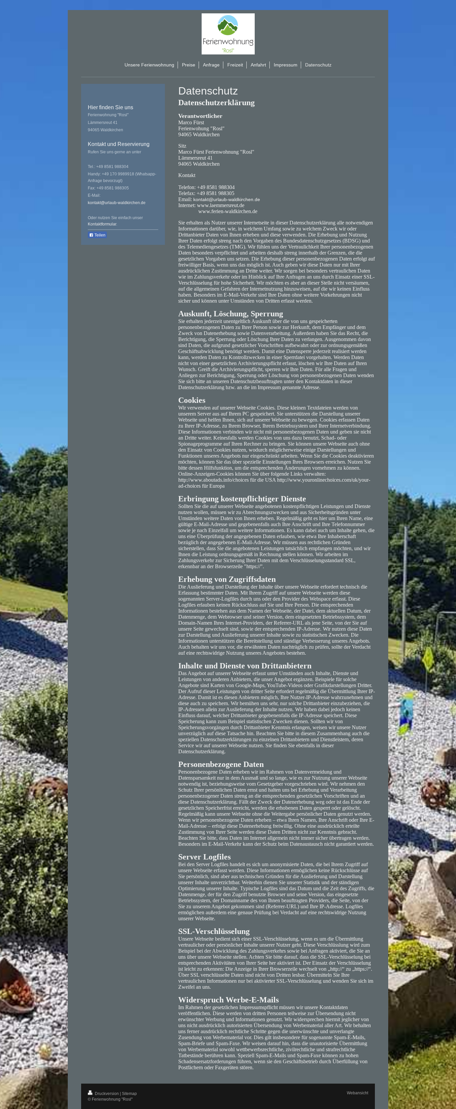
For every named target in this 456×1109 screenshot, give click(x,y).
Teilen (99, 235)
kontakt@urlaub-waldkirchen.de (117, 202)
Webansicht (357, 1093)
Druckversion (107, 1093)
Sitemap (129, 1093)
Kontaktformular (102, 224)
